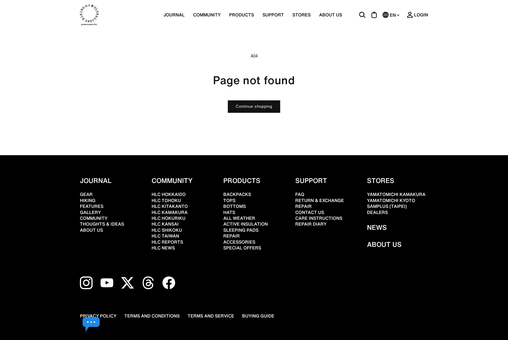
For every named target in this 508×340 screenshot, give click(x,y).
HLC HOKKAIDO (169, 194)
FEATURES (91, 206)
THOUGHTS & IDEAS (102, 224)
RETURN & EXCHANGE (319, 200)
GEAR (86, 194)
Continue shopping (254, 106)
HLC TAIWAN (165, 236)
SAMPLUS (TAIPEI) (387, 206)
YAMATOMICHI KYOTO (391, 200)
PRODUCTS (241, 180)
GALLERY (90, 212)
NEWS (377, 227)
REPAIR (231, 236)
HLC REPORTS (167, 242)
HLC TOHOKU (166, 200)
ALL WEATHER (239, 218)
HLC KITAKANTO (170, 206)
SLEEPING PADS (240, 230)
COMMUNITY (207, 15)
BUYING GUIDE (258, 316)
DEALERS (377, 212)
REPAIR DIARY (310, 224)
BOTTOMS (234, 206)
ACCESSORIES (239, 242)
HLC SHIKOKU (167, 230)
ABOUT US (330, 15)
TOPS (229, 200)
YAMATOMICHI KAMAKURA (396, 194)
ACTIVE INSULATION (245, 224)
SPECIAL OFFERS (242, 248)
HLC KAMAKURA (170, 212)
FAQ (299, 194)
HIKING (88, 200)
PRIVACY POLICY (98, 316)
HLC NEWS (163, 248)
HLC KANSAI (165, 224)
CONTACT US (309, 212)
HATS (229, 212)
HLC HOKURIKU (168, 218)
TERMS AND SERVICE (211, 316)
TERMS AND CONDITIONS (152, 316)
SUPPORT (273, 15)
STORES (301, 15)
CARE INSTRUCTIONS (318, 218)
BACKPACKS (237, 194)
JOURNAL (174, 15)
